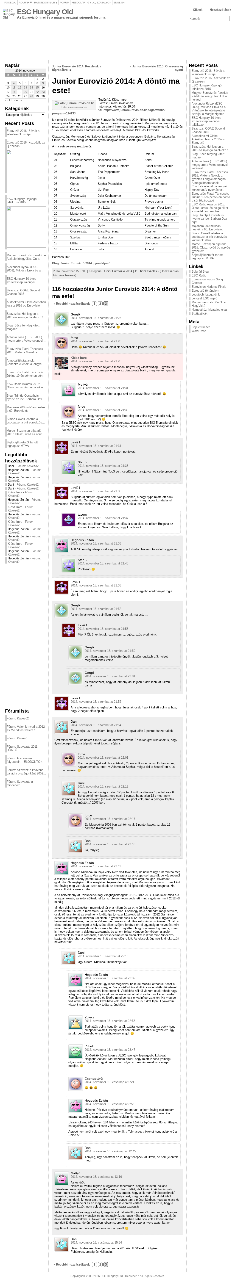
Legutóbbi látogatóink (206, 294)
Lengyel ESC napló (204, 298)
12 (19, 87)
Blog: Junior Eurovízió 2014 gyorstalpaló (81, 263)
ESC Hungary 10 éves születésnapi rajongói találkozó (21, 280)
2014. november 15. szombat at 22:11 (96, 866)
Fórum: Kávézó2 (28, 466)
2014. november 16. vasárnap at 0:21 (109, 1082)
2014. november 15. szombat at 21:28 (96, 318)
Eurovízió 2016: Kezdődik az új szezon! (26, 144)
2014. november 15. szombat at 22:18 (110, 844)
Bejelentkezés (201, 327)
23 (43, 92)
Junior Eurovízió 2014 (117, 271)
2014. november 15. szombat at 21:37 (103, 518)
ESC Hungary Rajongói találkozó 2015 (22, 200)
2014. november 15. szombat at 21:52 (96, 609)
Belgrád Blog (200, 271)
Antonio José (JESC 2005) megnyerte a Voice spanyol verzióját (25, 338)
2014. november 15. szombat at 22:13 (103, 956)
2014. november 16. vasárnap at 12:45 (110, 1151)
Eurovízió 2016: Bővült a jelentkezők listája (23, 132)
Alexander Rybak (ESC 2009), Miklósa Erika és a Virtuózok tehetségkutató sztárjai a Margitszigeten (24, 268)
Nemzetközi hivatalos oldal (209, 309)
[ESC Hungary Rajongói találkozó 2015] (26, 227)
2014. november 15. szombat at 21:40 (103, 563)
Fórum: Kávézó (17, 738)
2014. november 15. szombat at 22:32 (110, 978)
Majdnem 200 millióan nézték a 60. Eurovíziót (26, 409)
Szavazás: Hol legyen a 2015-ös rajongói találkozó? (25, 315)
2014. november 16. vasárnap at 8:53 (109, 1104)
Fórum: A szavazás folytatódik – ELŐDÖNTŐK (24, 760)
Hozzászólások (220, 9)
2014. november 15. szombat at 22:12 (103, 786)
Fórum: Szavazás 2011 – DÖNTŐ (23, 748)
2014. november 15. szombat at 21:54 (96, 725)
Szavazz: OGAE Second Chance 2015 (23, 292)
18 (14, 92)
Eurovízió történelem (205, 290)
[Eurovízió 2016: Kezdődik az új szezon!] (26, 170)
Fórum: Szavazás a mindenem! (20, 783)
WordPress (199, 331)
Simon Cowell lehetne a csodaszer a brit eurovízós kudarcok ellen (24, 420)
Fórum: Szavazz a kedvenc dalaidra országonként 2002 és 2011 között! (25, 771)
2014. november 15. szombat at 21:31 (103, 388)
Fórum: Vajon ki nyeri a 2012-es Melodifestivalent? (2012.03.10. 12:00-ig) (26, 728)
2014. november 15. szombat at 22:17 (110, 819)
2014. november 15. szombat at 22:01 (110, 676)
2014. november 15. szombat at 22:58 (110, 1021)
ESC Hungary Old (45, 12)
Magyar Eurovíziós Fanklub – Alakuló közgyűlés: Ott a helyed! (26, 257)
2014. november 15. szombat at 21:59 (110, 650)
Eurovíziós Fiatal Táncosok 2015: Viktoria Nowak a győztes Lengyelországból (25, 350)
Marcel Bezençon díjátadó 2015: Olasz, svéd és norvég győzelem (26, 432)
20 (25, 92)
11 (13, 87)
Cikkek (197, 9)
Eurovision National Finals (209, 286)
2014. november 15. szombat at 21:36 (103, 410)
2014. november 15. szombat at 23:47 (110, 1049)
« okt (8, 100)
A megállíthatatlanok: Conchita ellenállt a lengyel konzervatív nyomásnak (24, 362)
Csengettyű (94, 1078)
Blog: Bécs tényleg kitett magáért (23, 327)
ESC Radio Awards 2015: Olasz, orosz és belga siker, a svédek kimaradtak (25, 385)
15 (37, 87)
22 (37, 92)
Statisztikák (199, 313)
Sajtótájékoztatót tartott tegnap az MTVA (22, 444)
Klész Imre (15, 492)
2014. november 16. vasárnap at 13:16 (96, 1176)
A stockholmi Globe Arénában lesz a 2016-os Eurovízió (26, 303)
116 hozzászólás (146, 271)
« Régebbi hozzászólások (71, 303)
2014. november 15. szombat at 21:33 (103, 465)
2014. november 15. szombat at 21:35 (96, 491)
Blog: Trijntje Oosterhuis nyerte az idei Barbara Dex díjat (24, 397)
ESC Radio (199, 275)
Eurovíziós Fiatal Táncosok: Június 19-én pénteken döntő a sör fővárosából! (26, 373)
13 (25, 87)
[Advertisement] (25, 636)
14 (31, 87)
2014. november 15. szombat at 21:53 (103, 628)
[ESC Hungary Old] (117, 41)
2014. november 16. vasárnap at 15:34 (96, 1242)
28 (31, 96)
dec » (18, 100)
